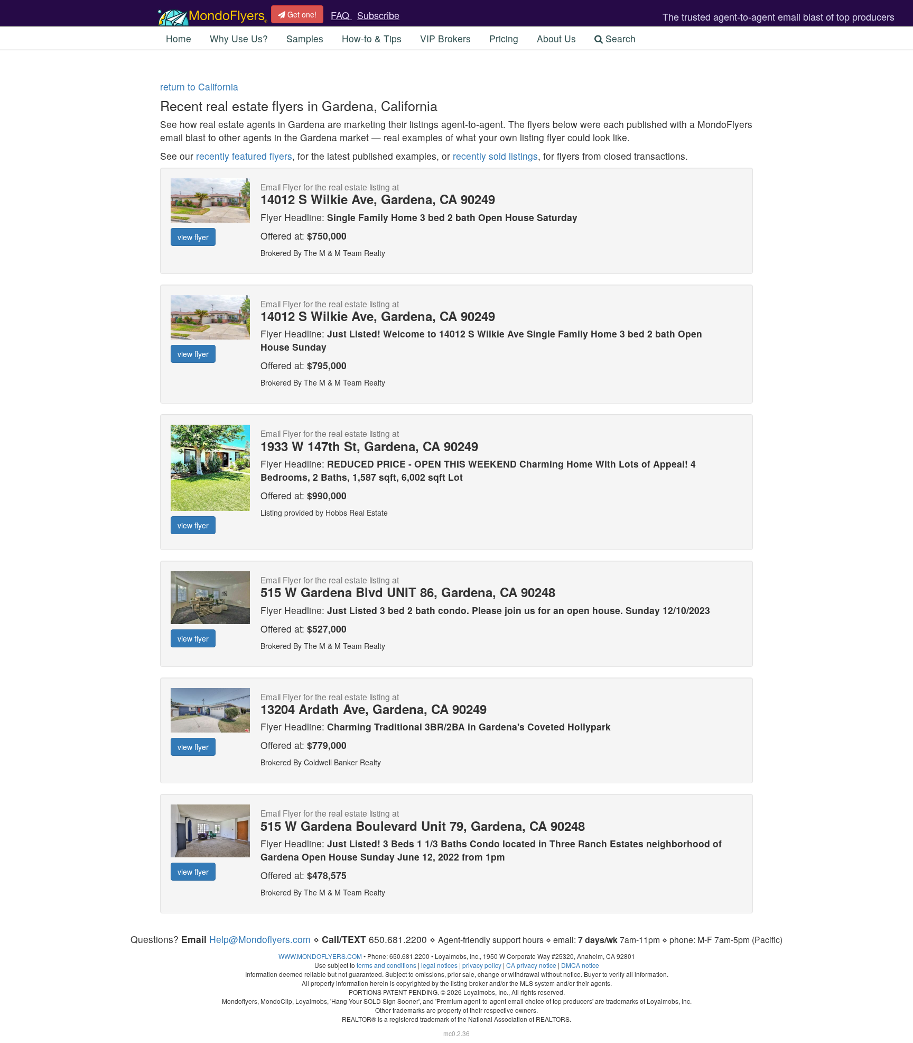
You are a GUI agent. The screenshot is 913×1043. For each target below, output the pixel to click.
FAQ (341, 15)
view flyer (193, 237)
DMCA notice (580, 964)
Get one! (300, 14)
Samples (304, 38)
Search (619, 38)
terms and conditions (386, 964)
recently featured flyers (244, 155)
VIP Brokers (445, 38)
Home (178, 38)
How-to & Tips (372, 38)
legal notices (439, 964)
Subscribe (378, 15)
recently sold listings (495, 155)
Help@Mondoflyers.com (260, 939)
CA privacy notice (531, 964)
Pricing (503, 38)
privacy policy (481, 964)
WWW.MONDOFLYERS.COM (320, 955)
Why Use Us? (239, 38)
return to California (199, 86)
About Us (556, 38)
